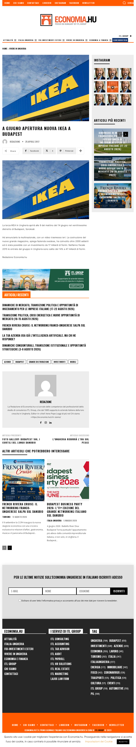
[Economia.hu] (68, 20)
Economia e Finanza (16, 659)
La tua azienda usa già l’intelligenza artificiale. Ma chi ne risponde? (39, 337)
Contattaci (11, 674)
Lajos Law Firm (60, 679)
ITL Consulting (60, 639)
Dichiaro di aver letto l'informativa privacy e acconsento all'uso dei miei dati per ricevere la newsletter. (69, 600)
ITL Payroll (58, 659)
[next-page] (10, 548)
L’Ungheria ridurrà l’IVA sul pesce (71, 440)
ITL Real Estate (60, 669)
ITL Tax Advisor (60, 649)
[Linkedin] (50, 422)
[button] (128, 2)
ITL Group (10, 664)
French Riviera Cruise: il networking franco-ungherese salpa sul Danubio (43, 327)
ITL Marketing (59, 674)
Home (4, 48)
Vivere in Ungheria (17, 48)
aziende (7, 361)
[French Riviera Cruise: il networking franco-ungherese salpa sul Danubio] (23, 480)
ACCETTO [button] (123, 742)
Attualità (10, 639)
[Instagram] (45, 422)
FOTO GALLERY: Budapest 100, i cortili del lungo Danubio (21, 440)
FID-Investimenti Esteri (19, 649)
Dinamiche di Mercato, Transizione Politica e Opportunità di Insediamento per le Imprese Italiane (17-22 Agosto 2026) (40, 307)
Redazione (15, 142)
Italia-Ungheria (54, 521)
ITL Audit (56, 654)
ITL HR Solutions (61, 664)
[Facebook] (41, 422)
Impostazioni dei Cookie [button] (99, 741)
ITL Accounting (60, 644)
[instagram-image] (99, 73)
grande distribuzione (39, 361)
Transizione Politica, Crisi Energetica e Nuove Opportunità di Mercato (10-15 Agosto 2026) (41, 317)
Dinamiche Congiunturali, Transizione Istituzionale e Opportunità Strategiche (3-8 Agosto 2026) (44, 347)
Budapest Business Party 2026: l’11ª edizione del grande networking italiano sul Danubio (66, 509)
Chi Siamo (10, 669)
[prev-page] (4, 548)
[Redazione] (5, 141)
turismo (6, 517)
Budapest (19, 361)
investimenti (60, 361)
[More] (80, 151)
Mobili (73, 361)
